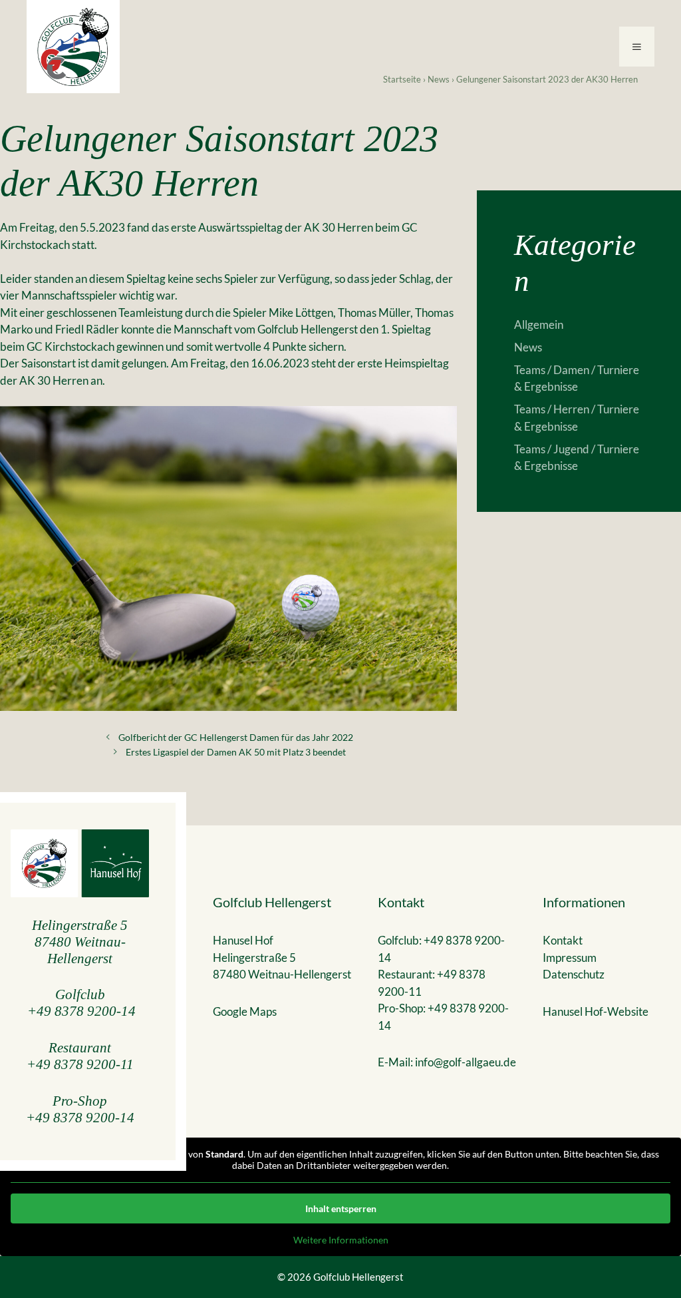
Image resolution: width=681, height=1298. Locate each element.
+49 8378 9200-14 (81, 1010)
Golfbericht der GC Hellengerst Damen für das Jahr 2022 (235, 737)
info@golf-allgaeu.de (465, 1062)
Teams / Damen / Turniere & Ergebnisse (576, 378)
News (439, 79)
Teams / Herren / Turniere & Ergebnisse (576, 417)
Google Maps (245, 1011)
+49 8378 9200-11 (80, 1064)
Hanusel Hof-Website (595, 1011)
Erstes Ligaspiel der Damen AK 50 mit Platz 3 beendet (236, 751)
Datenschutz (574, 974)
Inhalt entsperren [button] (340, 1208)
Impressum (570, 958)
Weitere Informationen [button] (340, 1239)
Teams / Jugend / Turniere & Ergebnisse (576, 457)
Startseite (402, 79)
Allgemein (538, 324)
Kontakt (563, 940)
